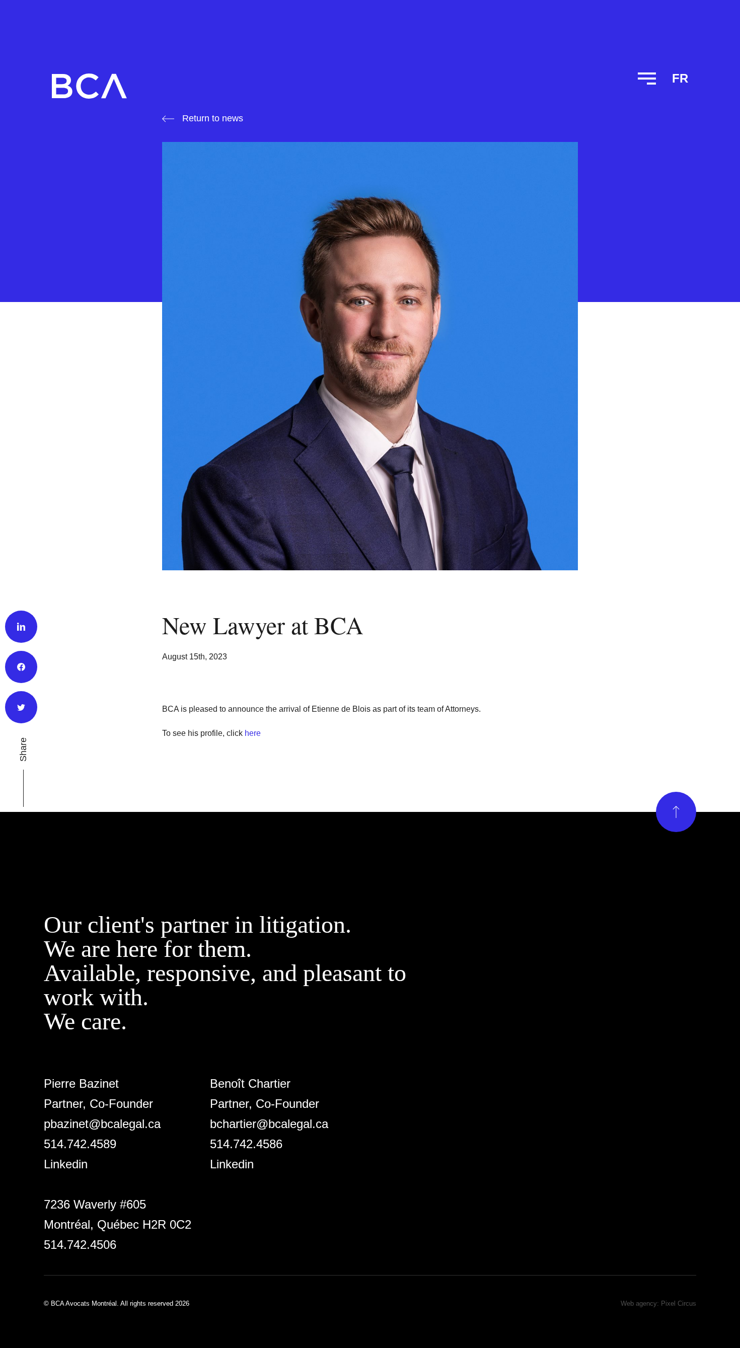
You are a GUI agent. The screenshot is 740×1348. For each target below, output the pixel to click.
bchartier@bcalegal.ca (269, 1124)
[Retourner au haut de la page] (676, 812)
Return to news (212, 118)
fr (680, 78)
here (253, 733)
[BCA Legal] (89, 86)
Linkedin (66, 1164)
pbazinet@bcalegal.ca (102, 1124)
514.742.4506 (80, 1244)
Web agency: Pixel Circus (658, 1303)
